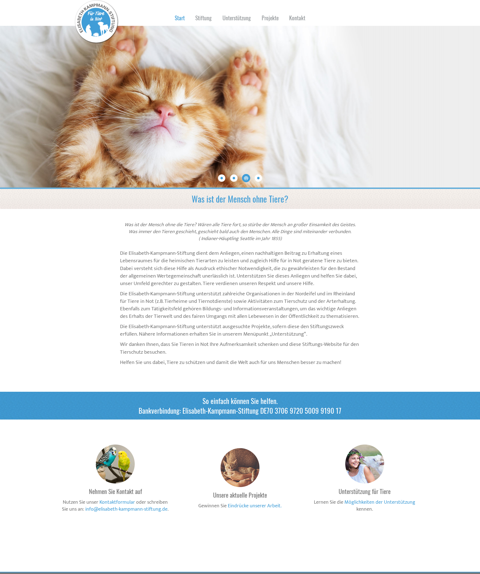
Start (180, 18)
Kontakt (297, 18)
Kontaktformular (117, 502)
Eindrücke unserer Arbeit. (255, 506)
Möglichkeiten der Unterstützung (379, 502)
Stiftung (203, 18)
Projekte (270, 18)
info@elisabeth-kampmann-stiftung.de (126, 509)
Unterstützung (236, 18)
